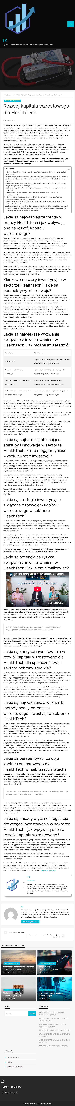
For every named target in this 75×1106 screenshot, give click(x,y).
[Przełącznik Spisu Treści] (67, 169)
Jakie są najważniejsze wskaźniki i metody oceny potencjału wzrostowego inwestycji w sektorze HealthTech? (35, 203)
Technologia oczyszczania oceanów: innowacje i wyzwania (18, 968)
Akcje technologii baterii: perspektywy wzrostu (13, 994)
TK (4, 40)
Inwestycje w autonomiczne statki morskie (54, 1030)
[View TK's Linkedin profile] (23, 882)
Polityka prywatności (10, 1092)
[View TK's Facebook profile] (23, 887)
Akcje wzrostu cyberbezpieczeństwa (48, 968)
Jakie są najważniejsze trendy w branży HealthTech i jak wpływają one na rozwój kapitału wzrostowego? (36, 173)
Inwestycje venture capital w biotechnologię (51, 994)
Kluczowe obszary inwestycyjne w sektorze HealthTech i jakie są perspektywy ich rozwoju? (37, 176)
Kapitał (9, 1062)
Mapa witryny (16, 1087)
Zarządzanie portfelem (22, 95)
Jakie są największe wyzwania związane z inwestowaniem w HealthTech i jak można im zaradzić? (35, 180)
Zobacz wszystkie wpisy (30, 922)
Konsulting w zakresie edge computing (53, 1046)
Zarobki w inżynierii (48, 870)
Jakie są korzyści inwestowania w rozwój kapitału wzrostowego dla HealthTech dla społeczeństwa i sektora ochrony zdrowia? (34, 198)
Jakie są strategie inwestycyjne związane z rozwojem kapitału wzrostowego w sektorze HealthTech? (35, 189)
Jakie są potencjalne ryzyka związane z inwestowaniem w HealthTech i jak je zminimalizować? (32, 194)
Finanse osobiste (13, 1058)
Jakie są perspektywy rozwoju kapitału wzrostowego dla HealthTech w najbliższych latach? (37, 206)
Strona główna (8, 95)
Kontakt (5, 1087)
